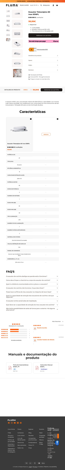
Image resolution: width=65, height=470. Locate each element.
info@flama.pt (51, 435)
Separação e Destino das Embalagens (11, 450)
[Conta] (53, 5)
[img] (37, 325)
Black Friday (41, 443)
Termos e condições (11, 436)
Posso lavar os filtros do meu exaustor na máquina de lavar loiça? (28, 292)
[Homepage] (12, 5)
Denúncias (21, 442)
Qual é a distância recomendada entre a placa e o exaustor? (27, 284)
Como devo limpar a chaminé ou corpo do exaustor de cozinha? (28, 280)
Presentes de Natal (42, 436)
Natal (40, 433)
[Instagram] (12, 423)
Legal (30, 466)
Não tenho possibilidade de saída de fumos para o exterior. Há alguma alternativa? (30, 309)
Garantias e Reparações (11, 445)
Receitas (31, 435)
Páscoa (41, 440)
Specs (26, 90)
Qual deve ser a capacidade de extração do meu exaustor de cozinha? (30, 305)
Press (30, 448)
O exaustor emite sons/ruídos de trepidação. (21, 301)
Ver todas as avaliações (16, 340)
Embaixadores (33, 442)
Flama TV (31, 445)
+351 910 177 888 (49, 456)
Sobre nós (20, 448)
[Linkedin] (18, 423)
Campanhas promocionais (33, 439)
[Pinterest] (21, 423)
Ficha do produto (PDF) (42, 49)
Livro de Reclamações (21, 439)
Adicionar (46, 134)
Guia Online (21, 435)
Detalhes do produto (12, 90)
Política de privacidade (11, 440)
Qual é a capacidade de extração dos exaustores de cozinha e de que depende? (30, 296)
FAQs (9, 433)
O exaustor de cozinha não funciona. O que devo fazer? (25, 288)
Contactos (21, 433)
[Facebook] (9, 423)
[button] (32, 17)
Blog (30, 433)
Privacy (35, 466)
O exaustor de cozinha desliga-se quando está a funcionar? (26, 276)
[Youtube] (15, 423)
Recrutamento (22, 445)
